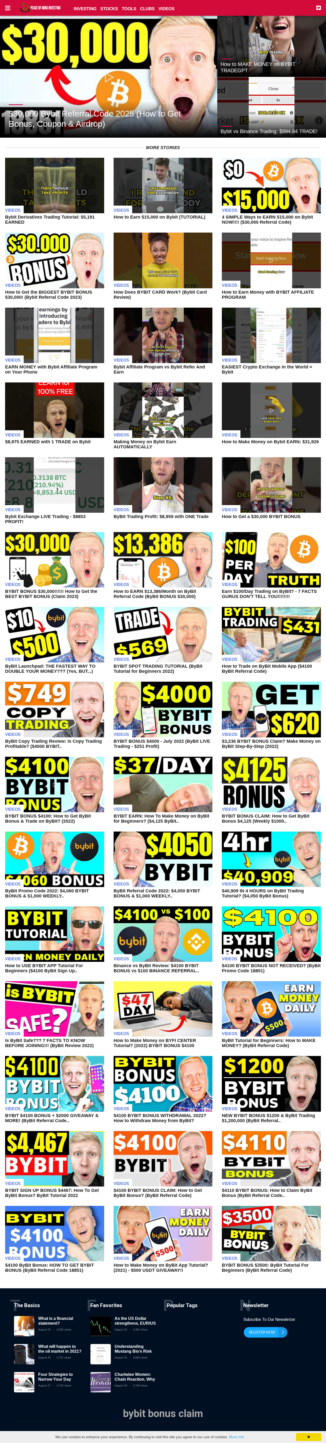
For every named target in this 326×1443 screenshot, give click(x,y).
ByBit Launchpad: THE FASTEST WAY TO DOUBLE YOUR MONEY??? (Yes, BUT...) (50, 669)
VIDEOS (166, 8)
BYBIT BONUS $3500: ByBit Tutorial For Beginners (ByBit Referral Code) (265, 1268)
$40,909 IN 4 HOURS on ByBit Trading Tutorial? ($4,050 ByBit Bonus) (263, 893)
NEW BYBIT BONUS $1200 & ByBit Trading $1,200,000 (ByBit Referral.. (268, 1118)
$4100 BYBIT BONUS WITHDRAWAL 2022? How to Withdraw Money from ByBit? (160, 1118)
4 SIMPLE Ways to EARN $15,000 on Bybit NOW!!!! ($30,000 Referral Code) (267, 220)
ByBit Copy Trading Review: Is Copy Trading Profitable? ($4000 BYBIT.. (53, 744)
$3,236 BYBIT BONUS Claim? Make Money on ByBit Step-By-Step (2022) (271, 744)
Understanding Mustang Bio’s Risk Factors (133, 1351)
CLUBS (147, 8)
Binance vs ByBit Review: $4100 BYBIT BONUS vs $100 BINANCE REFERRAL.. (156, 968)
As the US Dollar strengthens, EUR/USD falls (137, 1323)
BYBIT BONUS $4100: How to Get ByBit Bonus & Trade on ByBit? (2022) (48, 818)
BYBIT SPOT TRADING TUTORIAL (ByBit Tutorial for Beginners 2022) (158, 669)
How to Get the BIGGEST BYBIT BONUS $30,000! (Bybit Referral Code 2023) (48, 295)
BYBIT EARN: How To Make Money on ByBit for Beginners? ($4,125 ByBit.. (161, 818)
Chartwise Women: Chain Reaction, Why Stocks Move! (135, 1379)
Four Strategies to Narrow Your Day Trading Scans (55, 1379)
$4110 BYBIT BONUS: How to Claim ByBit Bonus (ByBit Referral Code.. (267, 1193)
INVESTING (85, 8)
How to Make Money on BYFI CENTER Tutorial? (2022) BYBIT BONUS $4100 (155, 1043)
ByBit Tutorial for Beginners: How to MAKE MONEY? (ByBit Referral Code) (269, 1043)
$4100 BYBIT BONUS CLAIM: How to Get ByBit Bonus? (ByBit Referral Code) (158, 1193)
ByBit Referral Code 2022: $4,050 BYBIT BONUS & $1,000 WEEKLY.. (157, 893)
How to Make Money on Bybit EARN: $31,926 (270, 441)
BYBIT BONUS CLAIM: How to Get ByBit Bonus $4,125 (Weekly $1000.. (265, 818)
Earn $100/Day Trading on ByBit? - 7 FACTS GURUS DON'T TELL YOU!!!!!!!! (269, 594)
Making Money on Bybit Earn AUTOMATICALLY (145, 444)
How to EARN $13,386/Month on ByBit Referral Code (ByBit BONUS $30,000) (155, 594)
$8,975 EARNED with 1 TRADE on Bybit (48, 441)
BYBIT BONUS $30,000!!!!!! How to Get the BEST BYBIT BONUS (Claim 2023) (51, 594)
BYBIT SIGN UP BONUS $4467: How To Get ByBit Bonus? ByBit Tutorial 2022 (52, 1193)
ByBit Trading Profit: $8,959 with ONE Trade (161, 516)
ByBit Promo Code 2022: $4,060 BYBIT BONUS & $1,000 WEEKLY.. (47, 893)
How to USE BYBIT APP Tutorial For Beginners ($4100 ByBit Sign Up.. (44, 968)
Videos (13, 210)
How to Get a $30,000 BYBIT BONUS (261, 516)
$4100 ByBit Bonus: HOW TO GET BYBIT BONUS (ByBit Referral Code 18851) (49, 1268)
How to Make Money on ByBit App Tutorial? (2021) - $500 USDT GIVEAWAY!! (161, 1268)
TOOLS (129, 8)
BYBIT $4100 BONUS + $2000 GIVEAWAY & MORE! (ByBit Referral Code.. (52, 1118)
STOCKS (109, 8)
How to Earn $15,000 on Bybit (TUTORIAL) (159, 217)
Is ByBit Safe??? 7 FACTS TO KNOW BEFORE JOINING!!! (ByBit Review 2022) (49, 1043)
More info (236, 1437)
